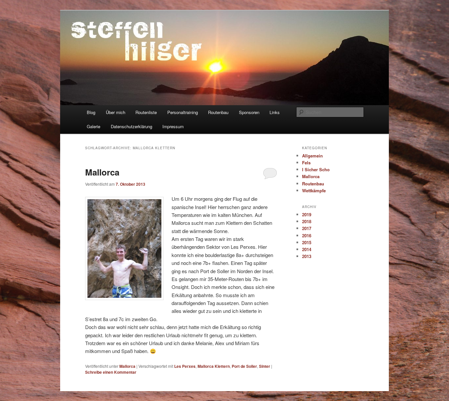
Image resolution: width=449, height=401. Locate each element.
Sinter (264, 366)
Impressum (173, 126)
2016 (306, 235)
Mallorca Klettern (214, 366)
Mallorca (102, 172)
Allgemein (312, 156)
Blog (91, 112)
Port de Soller (244, 366)
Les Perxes (185, 366)
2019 (306, 214)
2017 (306, 228)
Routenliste (146, 112)
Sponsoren (249, 112)
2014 (306, 249)
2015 (306, 242)
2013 (306, 256)
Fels (306, 162)
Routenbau (218, 112)
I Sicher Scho (316, 169)
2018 (306, 221)
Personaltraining (182, 112)
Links (275, 112)
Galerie (93, 126)
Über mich (115, 112)
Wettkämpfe (314, 190)
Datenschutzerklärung (131, 126)
